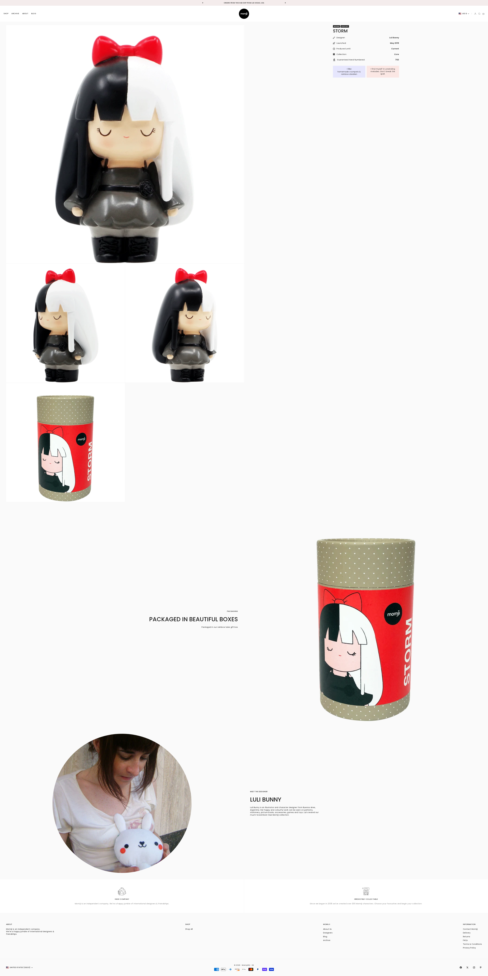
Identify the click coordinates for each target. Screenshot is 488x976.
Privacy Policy (469, 948)
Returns (466, 936)
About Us (327, 929)
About (25, 13)
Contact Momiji (470, 929)
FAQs (465, 940)
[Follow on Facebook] (461, 967)
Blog (33, 13)
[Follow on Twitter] (467, 967)
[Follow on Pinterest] (480, 967)
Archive (15, 13)
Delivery (466, 932)
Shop (6, 13)
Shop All (189, 929)
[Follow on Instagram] (474, 967)
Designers (327, 932)
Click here (251, 3)
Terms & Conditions (472, 944)
